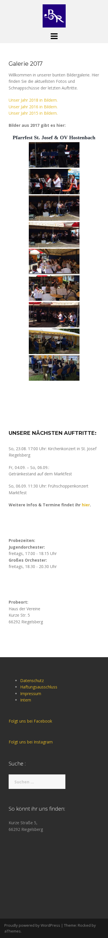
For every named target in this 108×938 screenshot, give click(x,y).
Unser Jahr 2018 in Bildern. (33, 100)
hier (86, 505)
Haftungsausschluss (38, 687)
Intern (25, 700)
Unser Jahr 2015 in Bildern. (33, 113)
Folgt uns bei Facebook (30, 721)
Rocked (84, 925)
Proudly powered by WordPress (32, 925)
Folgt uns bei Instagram (31, 742)
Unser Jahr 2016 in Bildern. (33, 106)
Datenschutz (32, 680)
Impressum (30, 693)
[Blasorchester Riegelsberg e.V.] (54, 15)
